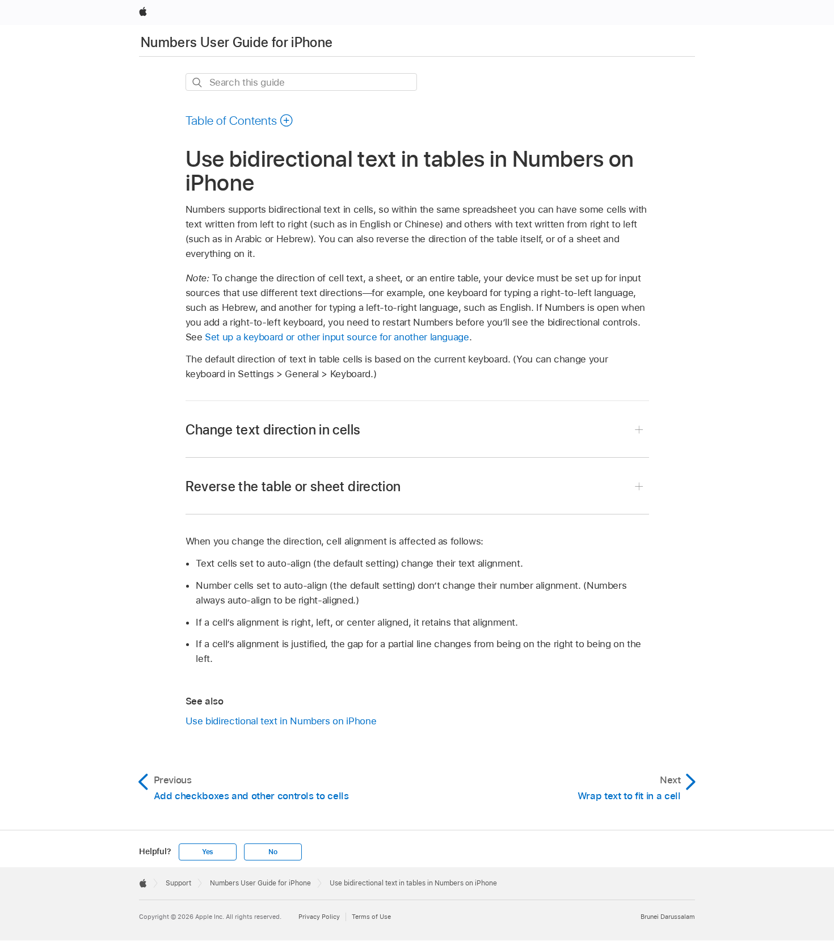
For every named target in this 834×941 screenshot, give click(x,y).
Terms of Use (371, 917)
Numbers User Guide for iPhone (236, 42)
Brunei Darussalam (668, 917)
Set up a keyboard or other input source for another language (337, 337)
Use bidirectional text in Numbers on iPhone (281, 721)
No (272, 852)
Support (178, 883)
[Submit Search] (198, 82)
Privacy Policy (319, 917)
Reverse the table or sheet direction (293, 486)
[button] (240, 120)
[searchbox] (301, 82)
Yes (207, 852)
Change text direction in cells (273, 429)
